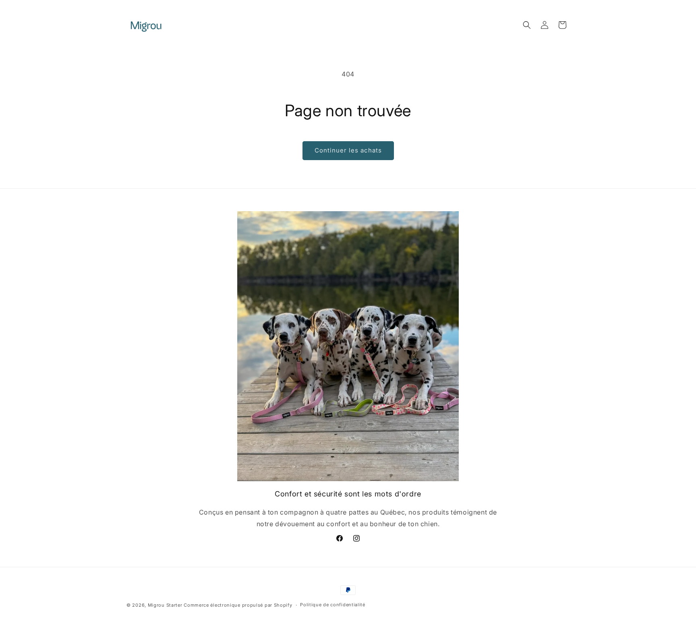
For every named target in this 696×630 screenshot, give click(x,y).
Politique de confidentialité (332, 605)
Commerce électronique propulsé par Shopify (238, 605)
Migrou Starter (165, 605)
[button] (527, 25)
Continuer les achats (348, 150)
